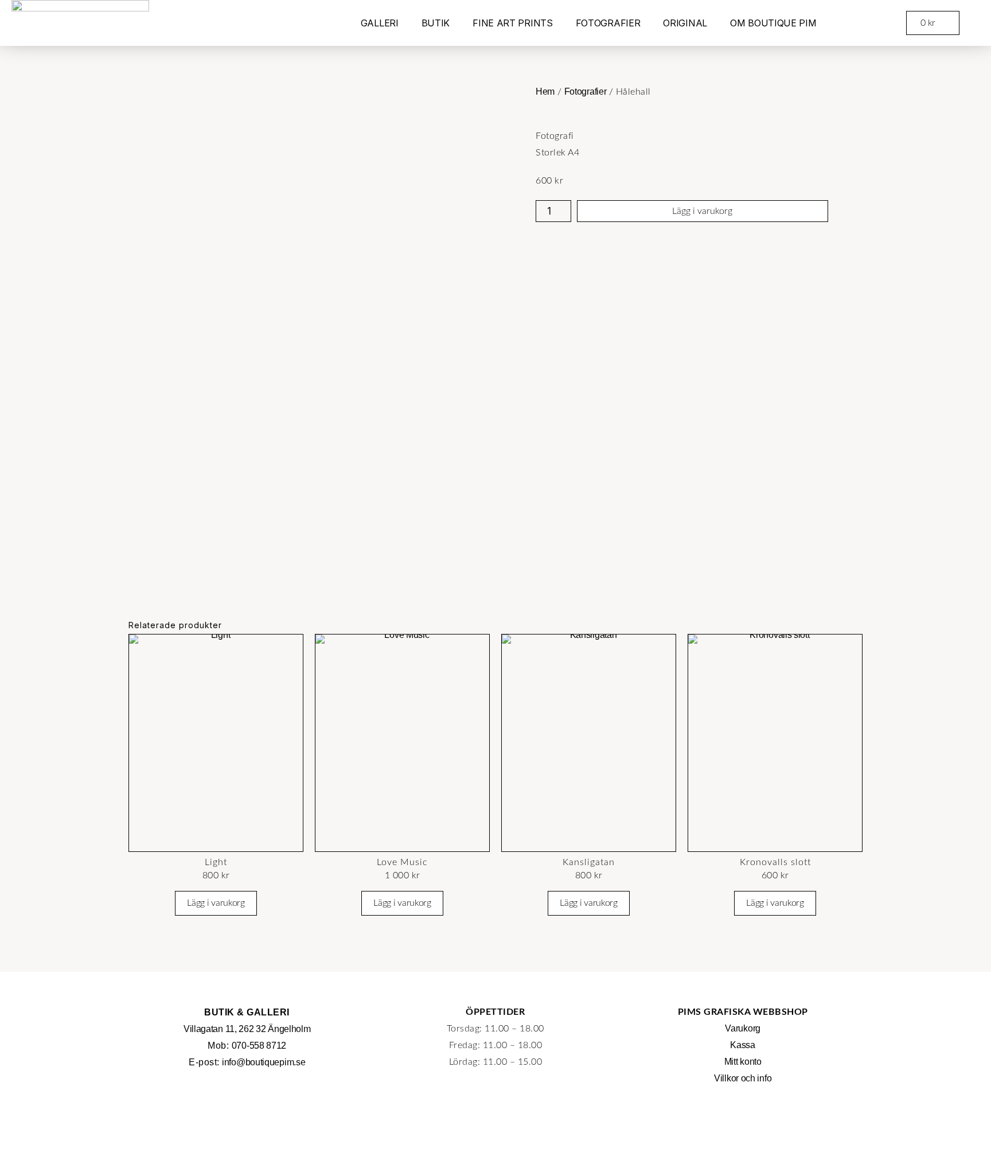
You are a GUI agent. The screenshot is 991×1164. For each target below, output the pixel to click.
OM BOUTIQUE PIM (773, 23)
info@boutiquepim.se (263, 1062)
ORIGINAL (685, 23)
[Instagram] (742, 1115)
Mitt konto (743, 1061)
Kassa (742, 1045)
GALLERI (380, 23)
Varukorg (742, 1028)
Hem (545, 91)
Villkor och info (742, 1078)
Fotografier (585, 91)
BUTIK (436, 23)
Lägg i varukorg (702, 211)
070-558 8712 (259, 1045)
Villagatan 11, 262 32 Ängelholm (247, 1029)
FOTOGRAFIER (608, 23)
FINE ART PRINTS (513, 23)
